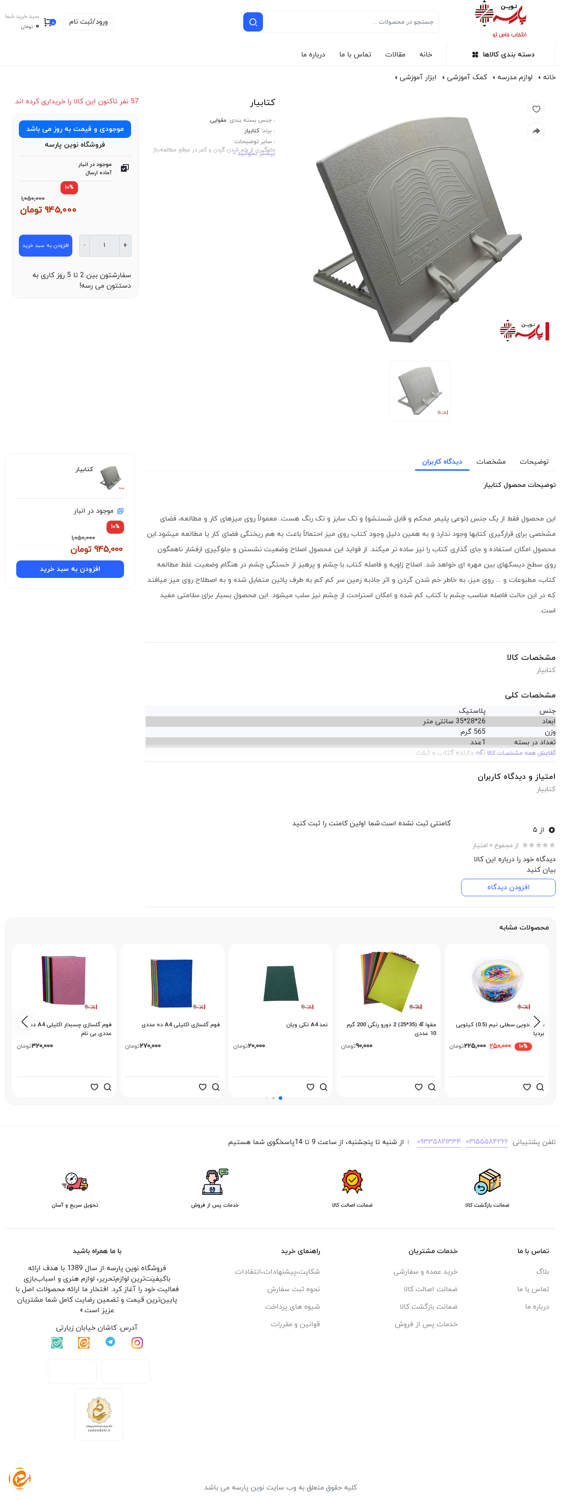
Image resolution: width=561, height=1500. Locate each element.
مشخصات (491, 462)
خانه (425, 55)
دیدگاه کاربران (442, 462)
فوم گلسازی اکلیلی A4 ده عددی (181, 1025)
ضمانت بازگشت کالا (429, 1307)
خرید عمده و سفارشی (426, 1272)
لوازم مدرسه (515, 77)
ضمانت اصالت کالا (431, 1289)
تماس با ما (355, 55)
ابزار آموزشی (418, 77)
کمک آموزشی (467, 77)
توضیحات (534, 462)
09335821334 (439, 1142)
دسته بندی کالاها (509, 55)
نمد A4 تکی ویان (307, 1025)
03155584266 (486, 1142)
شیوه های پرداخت (292, 1307)
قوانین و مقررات (295, 1324)
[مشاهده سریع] (540, 1087)
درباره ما (313, 55)
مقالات (395, 55)
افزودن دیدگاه (508, 887)
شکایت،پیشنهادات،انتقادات (277, 1272)
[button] (280, 1098)
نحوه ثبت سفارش (293, 1289)
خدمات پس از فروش (426, 1324)
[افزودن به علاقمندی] (526, 1087)
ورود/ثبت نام (88, 22)
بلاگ (542, 1272)
